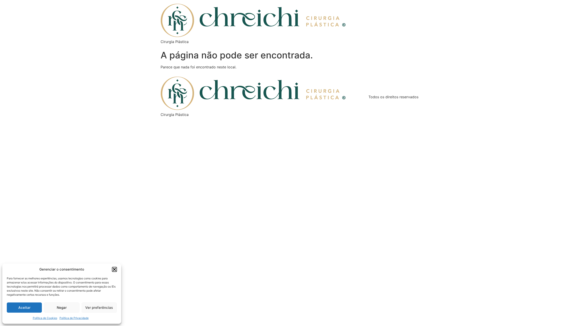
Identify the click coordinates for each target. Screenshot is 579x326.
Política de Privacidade (74, 318)
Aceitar (24, 307)
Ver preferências (99, 307)
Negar (62, 307)
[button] (114, 269)
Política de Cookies (45, 318)
